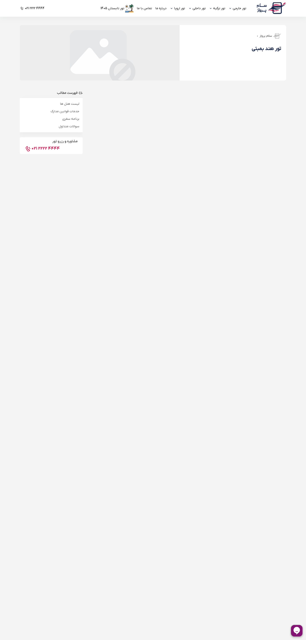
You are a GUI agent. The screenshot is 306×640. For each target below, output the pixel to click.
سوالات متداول (69, 126)
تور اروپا (179, 8)
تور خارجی (239, 8)
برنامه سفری (70, 119)
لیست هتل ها (69, 104)
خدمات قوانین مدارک (65, 111)
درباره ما (161, 8)
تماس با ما (144, 8)
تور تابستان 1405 (112, 8)
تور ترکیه (219, 8)
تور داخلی (199, 8)
